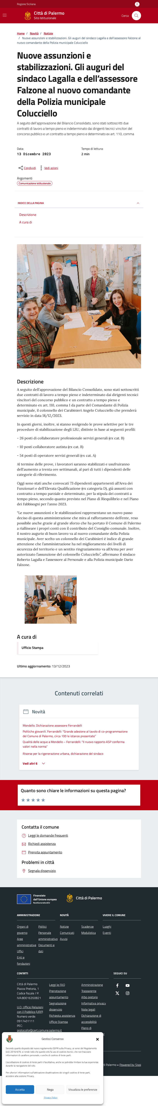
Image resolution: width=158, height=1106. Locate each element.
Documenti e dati (46, 948)
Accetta (20, 1089)
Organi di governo (22, 929)
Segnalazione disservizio (57, 1006)
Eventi (107, 932)
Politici (42, 926)
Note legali (88, 1009)
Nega (50, 1089)
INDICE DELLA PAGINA (31, 203)
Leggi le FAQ (57, 984)
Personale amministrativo (48, 935)
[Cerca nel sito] (136, 15)
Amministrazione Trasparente (92, 987)
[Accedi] (137, 4)
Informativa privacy (93, 1003)
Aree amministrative (26, 942)
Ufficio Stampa (32, 647)
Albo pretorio (89, 997)
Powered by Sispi (130, 1064)
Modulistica (88, 932)
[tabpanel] (79, 740)
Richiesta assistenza (62, 1015)
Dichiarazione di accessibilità (91, 1018)
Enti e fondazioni (23, 960)
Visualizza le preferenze (82, 1089)
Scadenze (87, 926)
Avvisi (63, 939)
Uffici (20, 951)
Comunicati (67, 932)
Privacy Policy (50, 1097)
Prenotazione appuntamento (58, 994)
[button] (97, 1039)
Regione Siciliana (26, 4)
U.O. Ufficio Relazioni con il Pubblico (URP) (30, 1009)
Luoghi (107, 926)
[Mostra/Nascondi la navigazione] (4, 15)
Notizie (64, 926)
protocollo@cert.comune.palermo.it (39, 1030)
